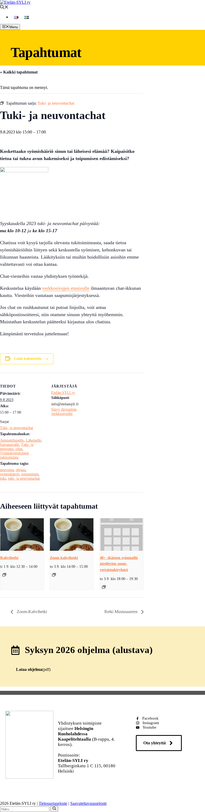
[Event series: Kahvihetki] (4, 574)
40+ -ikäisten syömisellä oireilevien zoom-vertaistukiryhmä (119, 564)
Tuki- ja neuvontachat (16, 428)
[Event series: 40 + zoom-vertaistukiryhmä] (104, 587)
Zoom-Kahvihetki (31, 611)
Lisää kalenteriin (27, 359)
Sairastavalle (9, 445)
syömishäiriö (9, 474)
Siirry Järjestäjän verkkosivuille (64, 411)
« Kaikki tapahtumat (19, 72)
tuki (3, 478)
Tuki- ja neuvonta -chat (16, 447)
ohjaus (20, 470)
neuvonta (7, 470)
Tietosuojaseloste (53, 803)
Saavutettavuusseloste (88, 803)
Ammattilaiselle (12, 440)
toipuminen (29, 474)
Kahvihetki (9, 558)
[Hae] (54, 809)
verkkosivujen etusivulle (65, 288)
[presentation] (22, 534)
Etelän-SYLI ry (63, 393)
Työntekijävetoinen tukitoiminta (14, 455)
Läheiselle (33, 440)
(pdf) (33, 669)
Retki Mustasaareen (121, 611)
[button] (4, 7)
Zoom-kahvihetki (64, 558)
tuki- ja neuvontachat (24, 478)
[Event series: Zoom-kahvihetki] (54, 574)
